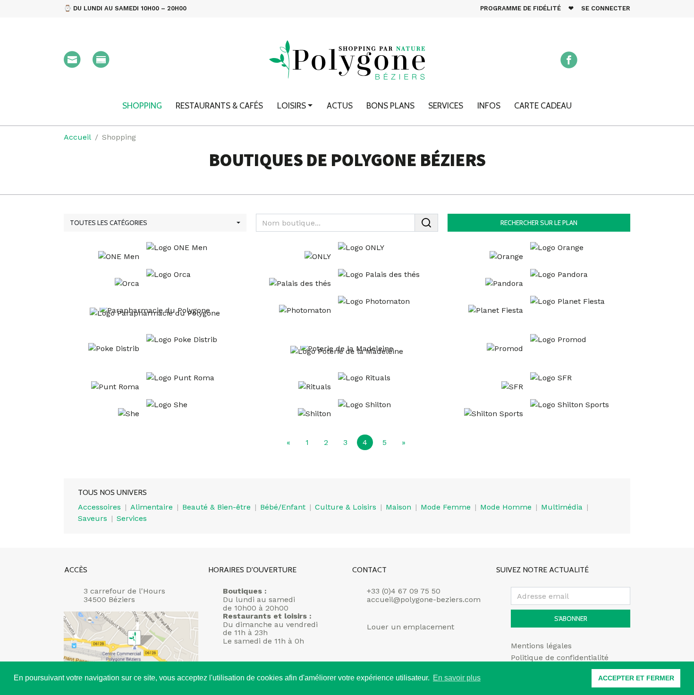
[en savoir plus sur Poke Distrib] (155, 348)
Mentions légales (541, 646)
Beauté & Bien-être (216, 506)
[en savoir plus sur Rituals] (347, 387)
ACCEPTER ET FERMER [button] (636, 678)
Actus (340, 105)
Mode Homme (506, 506)
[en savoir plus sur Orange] (539, 256)
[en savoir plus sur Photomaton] (347, 310)
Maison (398, 506)
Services (445, 105)
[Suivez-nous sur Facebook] (568, 59)
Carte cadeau (543, 105)
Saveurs (92, 518)
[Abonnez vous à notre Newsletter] (72, 59)
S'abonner (570, 618)
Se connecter (605, 8)
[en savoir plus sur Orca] (155, 283)
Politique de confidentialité (560, 657)
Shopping (142, 105)
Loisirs (291, 105)
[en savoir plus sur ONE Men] (155, 256)
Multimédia (562, 506)
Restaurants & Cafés (219, 105)
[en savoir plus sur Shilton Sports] (539, 413)
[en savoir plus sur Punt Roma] (155, 387)
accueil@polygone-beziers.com (424, 599)
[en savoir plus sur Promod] (539, 348)
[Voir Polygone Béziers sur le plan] (131, 645)
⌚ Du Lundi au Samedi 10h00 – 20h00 (125, 8)
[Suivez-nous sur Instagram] (595, 59)
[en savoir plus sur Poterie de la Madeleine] (347, 354)
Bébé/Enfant (282, 506)
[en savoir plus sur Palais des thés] (347, 283)
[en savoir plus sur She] (155, 413)
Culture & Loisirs (345, 506)
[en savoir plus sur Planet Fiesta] (539, 310)
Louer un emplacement (410, 627)
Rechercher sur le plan (538, 222)
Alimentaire (151, 506)
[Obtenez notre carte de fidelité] (101, 59)
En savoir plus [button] (457, 678)
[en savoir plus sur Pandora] (539, 283)
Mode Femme (446, 506)
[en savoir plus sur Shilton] (347, 413)
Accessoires (99, 506)
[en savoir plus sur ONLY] (347, 256)
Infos (488, 105)
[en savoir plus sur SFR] (539, 387)
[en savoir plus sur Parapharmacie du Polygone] (155, 315)
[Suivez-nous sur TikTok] (621, 59)
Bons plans (390, 105)
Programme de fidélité (520, 8)
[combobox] (155, 223)
